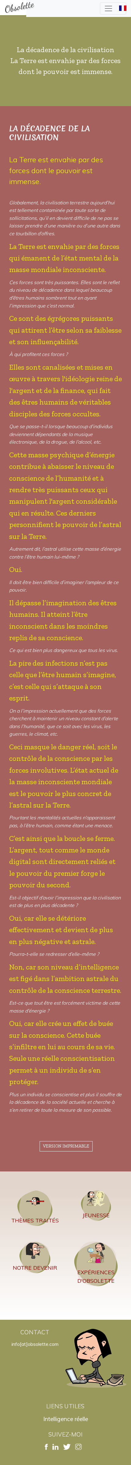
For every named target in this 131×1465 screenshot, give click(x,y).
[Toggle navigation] (113, 8)
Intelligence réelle (65, 1419)
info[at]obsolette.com (35, 1344)
